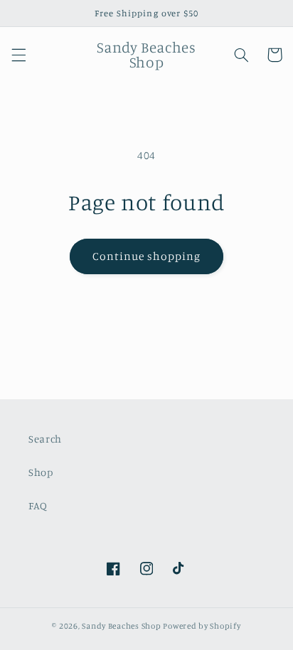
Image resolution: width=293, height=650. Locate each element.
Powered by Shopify (201, 626)
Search (45, 439)
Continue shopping (146, 256)
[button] (18, 54)
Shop (40, 472)
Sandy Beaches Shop (121, 626)
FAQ (38, 505)
